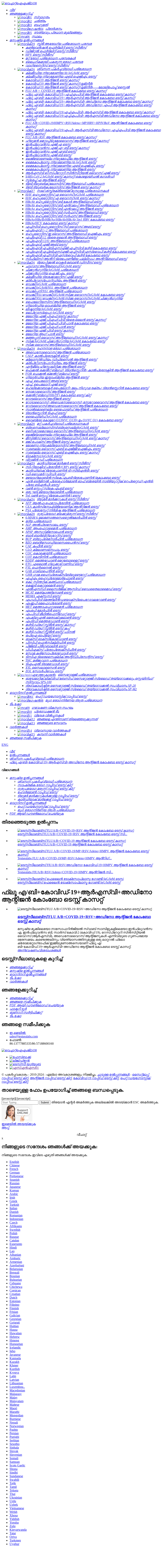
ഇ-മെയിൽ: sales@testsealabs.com (24, 1034)
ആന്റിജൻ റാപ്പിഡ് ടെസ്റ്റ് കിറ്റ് (51, 1078)
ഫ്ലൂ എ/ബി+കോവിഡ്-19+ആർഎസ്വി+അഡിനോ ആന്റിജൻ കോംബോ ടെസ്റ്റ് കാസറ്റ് (72, 762)
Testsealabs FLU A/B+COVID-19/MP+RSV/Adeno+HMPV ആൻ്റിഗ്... (64, 858)
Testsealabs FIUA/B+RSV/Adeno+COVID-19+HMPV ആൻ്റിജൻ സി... (65, 872)
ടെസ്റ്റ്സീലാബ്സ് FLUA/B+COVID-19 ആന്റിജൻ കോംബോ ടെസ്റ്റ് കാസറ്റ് (70, 844)
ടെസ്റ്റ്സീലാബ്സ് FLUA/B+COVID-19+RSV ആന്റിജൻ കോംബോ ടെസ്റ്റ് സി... (72, 834)
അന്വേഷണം (28, 950)
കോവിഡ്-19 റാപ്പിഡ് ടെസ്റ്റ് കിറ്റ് (96, 1078)
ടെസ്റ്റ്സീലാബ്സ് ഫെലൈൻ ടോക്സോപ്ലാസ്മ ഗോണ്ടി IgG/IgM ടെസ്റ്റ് (68, 882)
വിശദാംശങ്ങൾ (50, 950)
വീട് (12, 751)
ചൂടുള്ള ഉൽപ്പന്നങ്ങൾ (113, 1074)
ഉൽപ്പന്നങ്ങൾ (20, 755)
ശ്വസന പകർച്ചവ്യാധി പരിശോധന (37, 758)
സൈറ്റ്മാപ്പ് (140, 1074)
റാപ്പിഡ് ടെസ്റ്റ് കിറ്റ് (15, 1078)
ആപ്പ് (5, 1127)
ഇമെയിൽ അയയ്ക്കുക (19, 1124)
